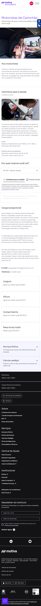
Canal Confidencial (8, 464)
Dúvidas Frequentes (8, 458)
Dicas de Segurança (8, 441)
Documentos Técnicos (9, 444)
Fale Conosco (6, 454)
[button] (31, 3)
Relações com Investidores (11, 489)
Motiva (4, 474)
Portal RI (4, 477)
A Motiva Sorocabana (9, 412)
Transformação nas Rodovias (12, 415)
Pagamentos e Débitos (9, 461)
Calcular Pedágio (7, 438)
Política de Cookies (8, 571)
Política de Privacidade (9, 567)
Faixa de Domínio (7, 421)
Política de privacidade (11, 525)
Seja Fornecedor (7, 480)
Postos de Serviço (8, 435)
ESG (3, 418)
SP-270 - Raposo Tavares (12, 170)
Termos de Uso (6, 575)
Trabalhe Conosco (8, 483)
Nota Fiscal (5, 492)
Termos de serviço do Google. (19, 603)
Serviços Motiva (7, 432)
